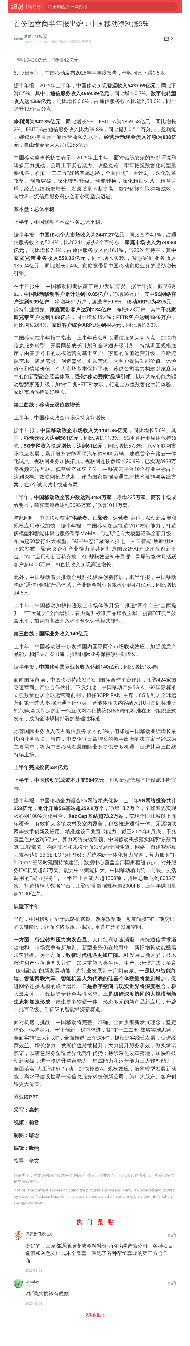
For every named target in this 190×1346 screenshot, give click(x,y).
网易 (17, 6)
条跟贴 (94, 1315)
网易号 (34, 6)
